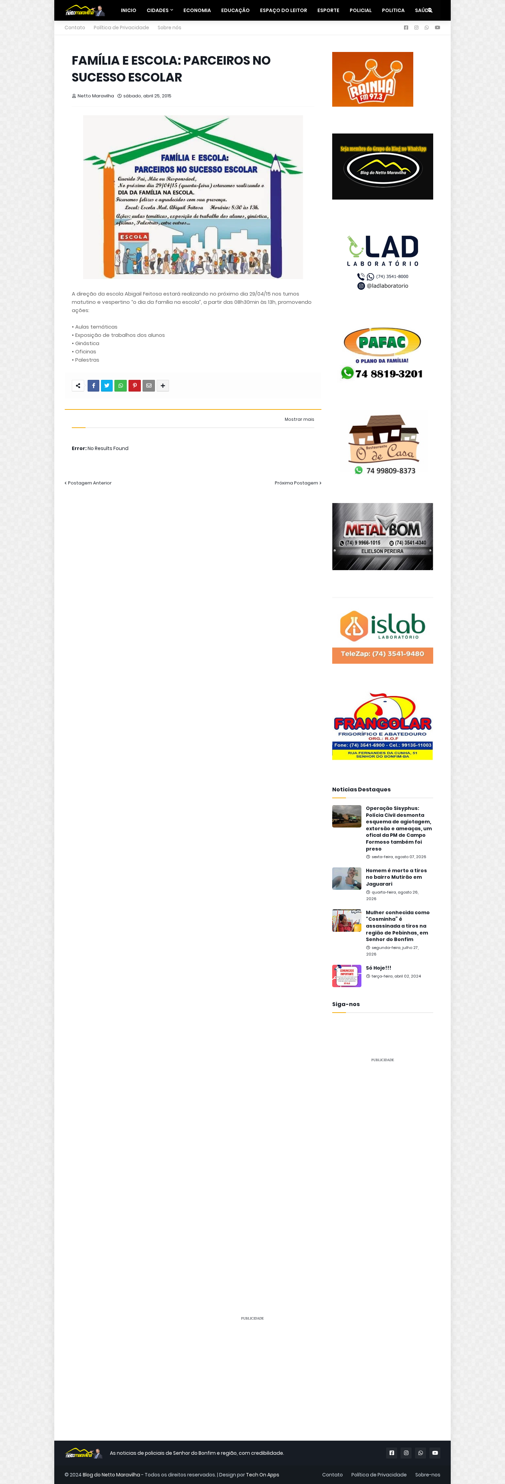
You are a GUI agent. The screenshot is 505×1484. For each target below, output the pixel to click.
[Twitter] (107, 386)
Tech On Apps (262, 1474)
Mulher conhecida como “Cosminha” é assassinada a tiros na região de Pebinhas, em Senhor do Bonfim (398, 926)
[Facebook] (93, 386)
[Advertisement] (382, 1171)
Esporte (328, 10)
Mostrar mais (299, 419)
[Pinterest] (134, 386)
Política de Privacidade (121, 27)
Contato (75, 27)
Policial (361, 10)
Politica (393, 10)
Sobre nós (169, 27)
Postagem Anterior (90, 483)
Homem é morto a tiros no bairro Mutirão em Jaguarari (396, 877)
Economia (197, 10)
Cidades (158, 10)
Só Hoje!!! (378, 968)
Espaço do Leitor (283, 10)
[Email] (149, 386)
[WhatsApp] (120, 386)
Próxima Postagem (296, 483)
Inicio (128, 10)
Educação (235, 10)
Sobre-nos (427, 1474)
